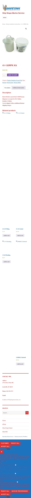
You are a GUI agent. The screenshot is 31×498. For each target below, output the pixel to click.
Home (3, 24)
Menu (4, 17)
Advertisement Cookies (7, 482)
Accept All (5, 446)
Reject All (15, 443)
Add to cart (12, 75)
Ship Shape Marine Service (13, 13)
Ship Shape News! (7, 428)
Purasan (4, 82)
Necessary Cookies (6, 454)
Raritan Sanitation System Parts (13, 24)
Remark (13, 465)
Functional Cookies (6, 465)
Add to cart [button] (6, 235)
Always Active (14, 454)
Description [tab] (7, 88)
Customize (5, 443)
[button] (26, 28)
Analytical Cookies (6, 473)
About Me (5, 432)
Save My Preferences (20, 491)
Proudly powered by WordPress (21, 436)
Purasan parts (10, 82)
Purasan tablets (17, 82)
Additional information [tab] (18, 88)
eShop (4, 424)
